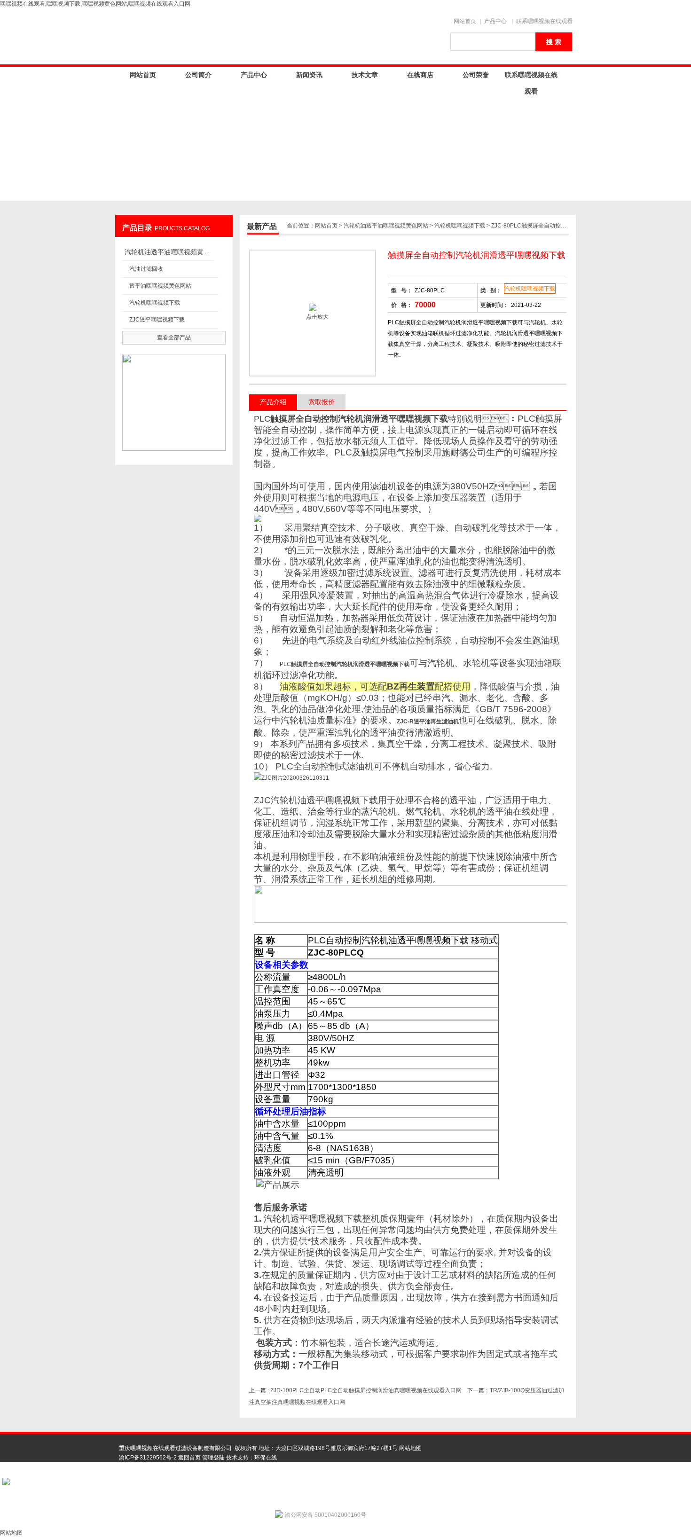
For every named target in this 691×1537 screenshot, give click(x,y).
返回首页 (189, 1457)
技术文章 (365, 74)
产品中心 (495, 21)
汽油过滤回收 (146, 269)
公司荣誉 (476, 74)
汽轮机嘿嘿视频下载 (154, 302)
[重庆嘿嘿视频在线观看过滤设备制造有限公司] (279, 36)
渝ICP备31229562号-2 (148, 1457)
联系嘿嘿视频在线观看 (544, 21)
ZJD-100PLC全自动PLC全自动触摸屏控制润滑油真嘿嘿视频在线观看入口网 (366, 1390)
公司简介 (198, 74)
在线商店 (420, 74)
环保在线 (265, 1457)
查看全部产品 (174, 337)
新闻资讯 (309, 74)
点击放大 (317, 317)
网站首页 (465, 21)
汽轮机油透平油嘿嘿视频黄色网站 (169, 252)
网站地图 (410, 1448)
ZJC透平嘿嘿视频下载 (157, 319)
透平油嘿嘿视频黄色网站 (160, 285)
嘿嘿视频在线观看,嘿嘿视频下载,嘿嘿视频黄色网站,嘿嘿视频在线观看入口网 (95, 3)
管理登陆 (213, 1457)
